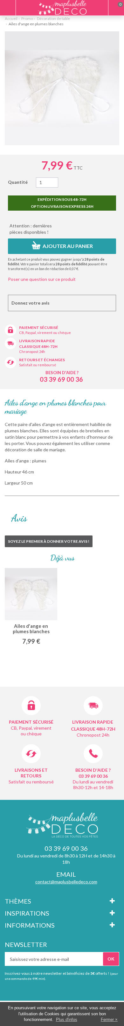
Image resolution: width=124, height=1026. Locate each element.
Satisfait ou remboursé (37, 365)
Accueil (11, 18)
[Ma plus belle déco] (62, 7)
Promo (27, 18)
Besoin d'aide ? (62, 372)
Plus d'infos (66, 1019)
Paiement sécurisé (38, 327)
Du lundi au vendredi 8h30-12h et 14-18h (93, 784)
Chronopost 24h (32, 351)
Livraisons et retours (31, 772)
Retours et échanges (42, 359)
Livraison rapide (37, 340)
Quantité (18, 182)
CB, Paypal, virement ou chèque (45, 333)
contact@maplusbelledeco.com (66, 881)
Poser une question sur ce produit (42, 279)
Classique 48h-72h (38, 346)
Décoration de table (53, 18)
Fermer (107, 1019)
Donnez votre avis (30, 303)
